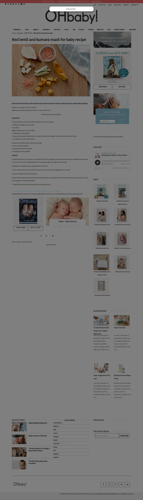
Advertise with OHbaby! (71, 9)
